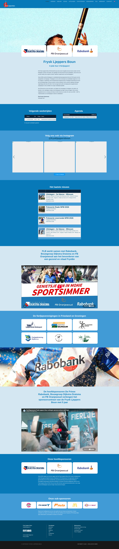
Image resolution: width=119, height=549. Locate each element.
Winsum (50, 534)
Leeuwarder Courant (78, 530)
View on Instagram (60, 174)
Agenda (53, 1)
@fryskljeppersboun (59, 138)
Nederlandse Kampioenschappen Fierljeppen (51, 119)
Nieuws (59, 1)
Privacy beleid (26, 536)
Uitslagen (72, 1)
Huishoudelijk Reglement (28, 534)
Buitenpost (51, 527)
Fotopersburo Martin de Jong (80, 527)
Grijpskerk (51, 530)
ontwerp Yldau (82, 544)
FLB (96, 1)
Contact (109, 1)
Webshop (102, 1)
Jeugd (65, 1)
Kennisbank (90, 1)
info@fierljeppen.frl (26, 527)
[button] (59, 171)
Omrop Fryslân (77, 528)
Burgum (50, 528)
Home (47, 1)
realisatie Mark (93, 544)
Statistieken (81, 1)
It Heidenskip (51, 533)
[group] (27, 156)
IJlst (49, 531)
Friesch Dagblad (77, 531)
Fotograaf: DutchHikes (51, 208)
